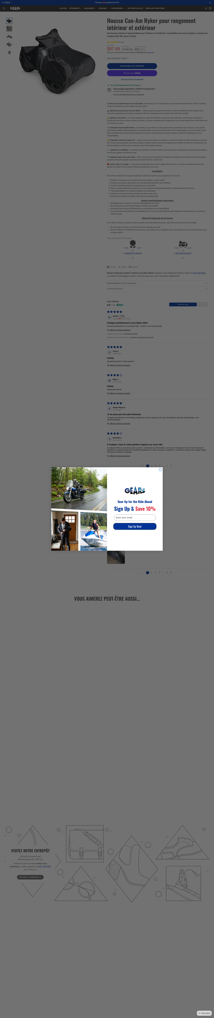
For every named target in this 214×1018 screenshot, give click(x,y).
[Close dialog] (160, 469)
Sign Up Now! (135, 526)
